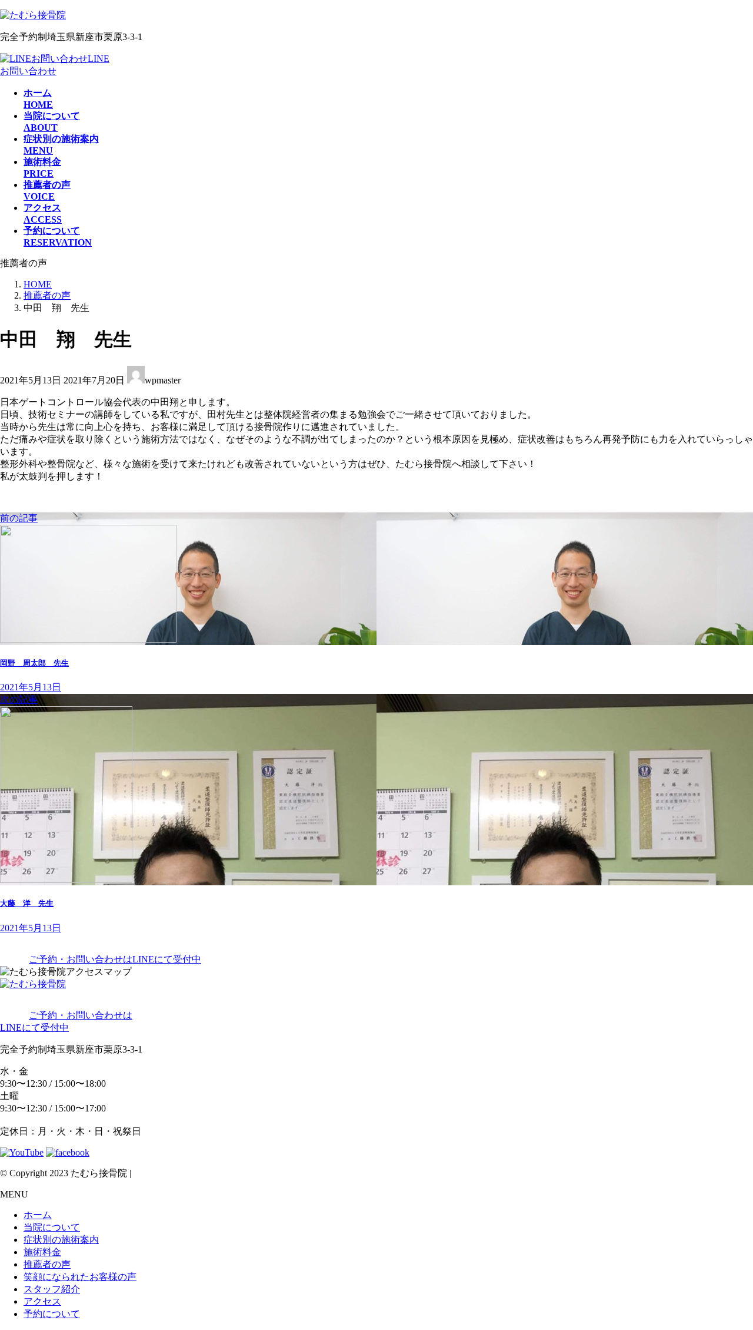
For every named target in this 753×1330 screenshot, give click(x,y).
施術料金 (42, 1252)
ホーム (38, 1215)
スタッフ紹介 (52, 1289)
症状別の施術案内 (61, 1240)
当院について (52, 1227)
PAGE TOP (726, 1278)
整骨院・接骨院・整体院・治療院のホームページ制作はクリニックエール (289, 1173)
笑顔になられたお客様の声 (80, 1277)
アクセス (42, 1301)
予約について (52, 1314)
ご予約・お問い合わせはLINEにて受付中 (115, 959)
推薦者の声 (47, 1264)
